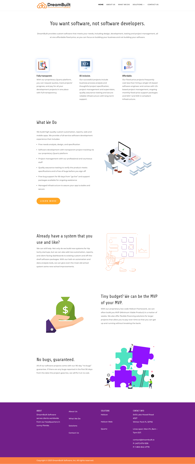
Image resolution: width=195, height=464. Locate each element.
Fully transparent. (44, 76)
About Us (110, 5)
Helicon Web (107, 422)
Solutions (137, 5)
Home (100, 5)
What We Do (124, 5)
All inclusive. (85, 76)
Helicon (104, 415)
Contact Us (153, 5)
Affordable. (127, 76)
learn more (48, 201)
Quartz (104, 429)
